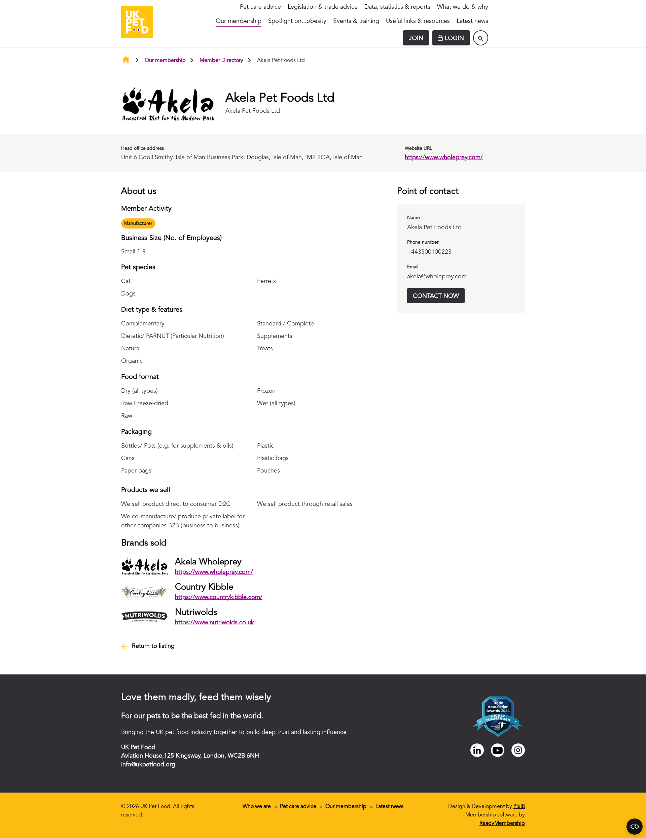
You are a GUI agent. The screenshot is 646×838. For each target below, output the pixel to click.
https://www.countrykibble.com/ (218, 597)
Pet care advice (260, 7)
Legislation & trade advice (323, 7)
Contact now (436, 296)
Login (454, 38)
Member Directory (221, 60)
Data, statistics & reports (397, 7)
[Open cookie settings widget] (634, 826)
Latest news (472, 21)
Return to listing (153, 646)
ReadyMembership (502, 823)
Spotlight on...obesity (297, 21)
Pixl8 (519, 806)
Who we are (257, 806)
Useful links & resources (418, 21)
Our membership (238, 21)
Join (416, 38)
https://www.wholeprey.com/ (444, 157)
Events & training (356, 21)
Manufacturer (138, 223)
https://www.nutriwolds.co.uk (214, 623)
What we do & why (462, 7)
